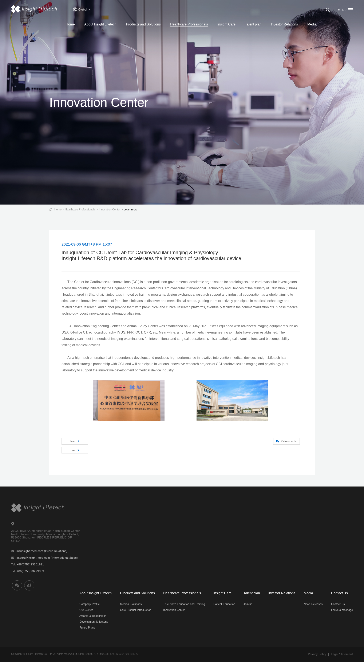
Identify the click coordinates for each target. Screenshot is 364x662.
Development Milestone (93, 621)
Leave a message (342, 609)
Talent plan (253, 24)
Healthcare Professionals (189, 24)
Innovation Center (109, 209)
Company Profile (89, 604)
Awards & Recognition (92, 615)
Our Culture (86, 609)
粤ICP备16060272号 (87, 654)
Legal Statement (342, 654)
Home (70, 24)
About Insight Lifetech (100, 24)
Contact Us (339, 593)
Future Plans (87, 627)
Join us (248, 604)
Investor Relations (284, 24)
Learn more (130, 209)
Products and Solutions (143, 24)
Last (73, 450)
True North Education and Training (184, 604)
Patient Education (224, 604)
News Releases (313, 604)
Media (312, 24)
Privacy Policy (317, 654)
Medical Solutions (131, 604)
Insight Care (226, 24)
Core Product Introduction (135, 609)
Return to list (289, 441)
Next (73, 441)
